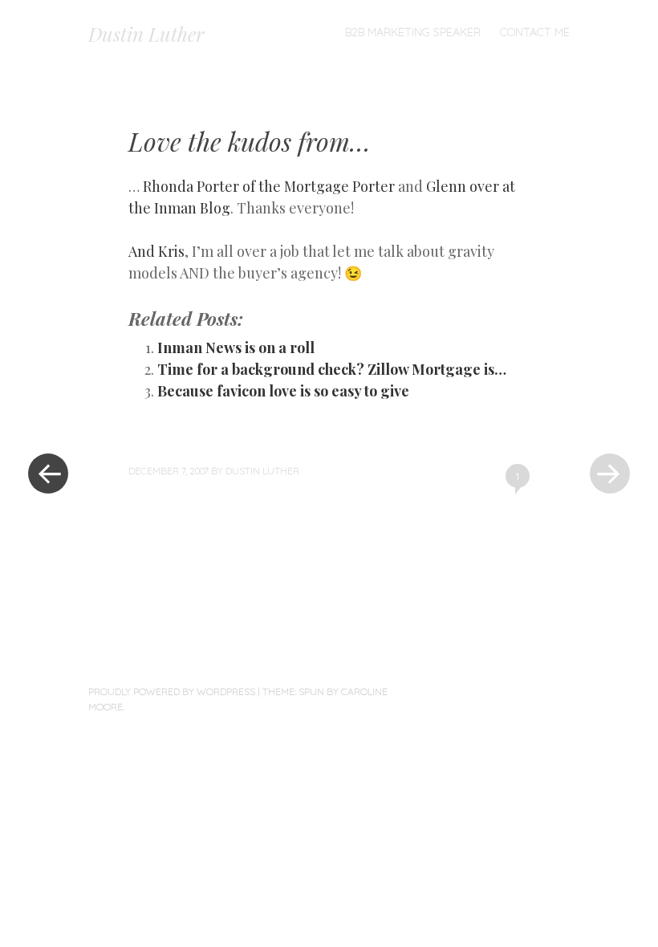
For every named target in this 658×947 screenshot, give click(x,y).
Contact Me (535, 32)
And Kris (156, 251)
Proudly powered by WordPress (171, 691)
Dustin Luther (146, 34)
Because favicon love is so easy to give (283, 390)
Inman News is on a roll (236, 347)
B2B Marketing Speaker (413, 32)
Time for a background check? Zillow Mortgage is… (331, 369)
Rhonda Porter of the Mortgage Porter (269, 186)
